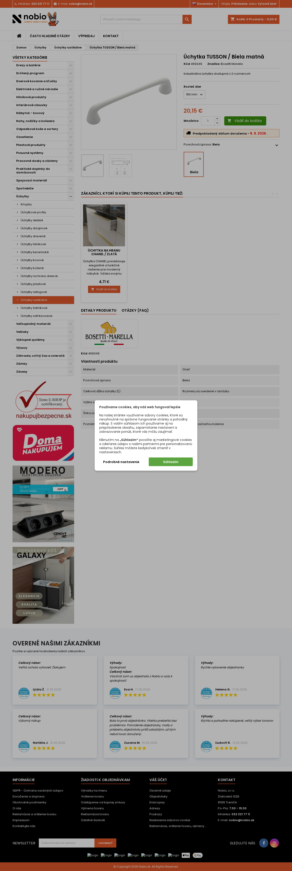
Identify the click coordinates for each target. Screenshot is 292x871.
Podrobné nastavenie (121, 462)
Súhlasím (170, 462)
